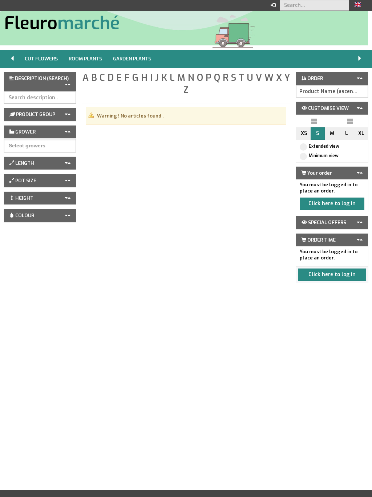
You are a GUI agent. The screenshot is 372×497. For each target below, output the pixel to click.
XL (361, 133)
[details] (350, 121)
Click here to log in (332, 203)
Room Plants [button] (85, 59)
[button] (358, 5)
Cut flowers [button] (41, 59)
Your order (319, 173)
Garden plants (132, 59)
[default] (314, 121)
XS (304, 133)
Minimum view (324, 156)
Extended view (324, 146)
